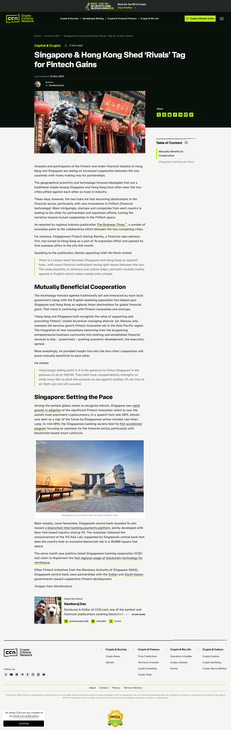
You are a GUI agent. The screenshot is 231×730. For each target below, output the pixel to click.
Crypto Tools (145, 674)
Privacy (116, 687)
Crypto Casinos (211, 656)
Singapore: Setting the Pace (176, 161)
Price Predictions (147, 656)
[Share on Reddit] (170, 115)
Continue (24, 723)
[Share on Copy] (191, 115)
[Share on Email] (186, 115)
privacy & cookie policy (26, 716)
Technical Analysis (148, 662)
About (92, 687)
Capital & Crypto (47, 45)
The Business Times (111, 224)
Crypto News (113, 656)
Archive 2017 (52, 36)
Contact (103, 687)
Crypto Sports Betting (214, 668)
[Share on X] (159, 115)
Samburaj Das (56, 85)
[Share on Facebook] (175, 115)
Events (174, 668)
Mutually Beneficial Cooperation (171, 153)
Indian (113, 574)
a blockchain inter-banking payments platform (77, 528)
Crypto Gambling (212, 662)
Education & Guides (181, 656)
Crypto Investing (147, 668)
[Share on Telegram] (180, 115)
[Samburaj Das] (47, 610)
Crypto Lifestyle (179, 662)
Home (37, 36)
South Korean (134, 574)
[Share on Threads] (164, 115)
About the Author (73, 598)
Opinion (110, 662)
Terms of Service (133, 687)
